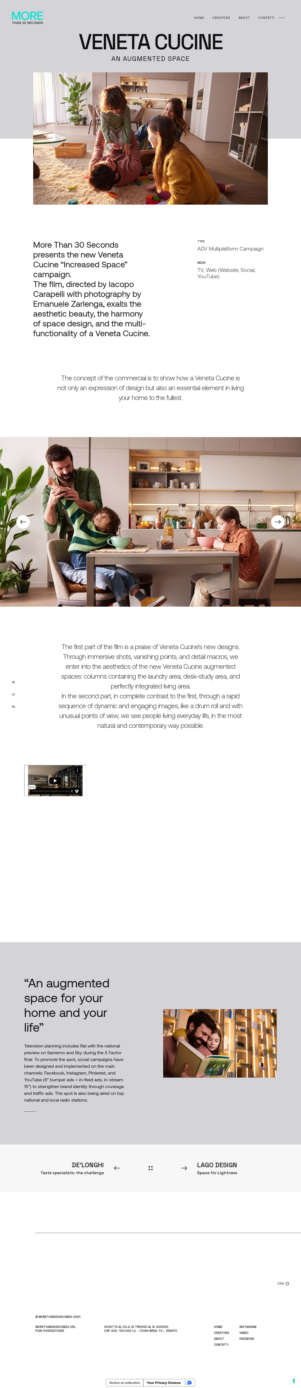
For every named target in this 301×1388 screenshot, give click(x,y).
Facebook (246, 1339)
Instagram (247, 1327)
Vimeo (243, 1333)
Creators (221, 17)
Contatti (266, 17)
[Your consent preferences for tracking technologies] (294, 1381)
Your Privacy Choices (164, 1383)
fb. (14, 706)
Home (199, 17)
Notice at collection (124, 1383)
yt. (13, 694)
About (244, 17)
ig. (13, 681)
